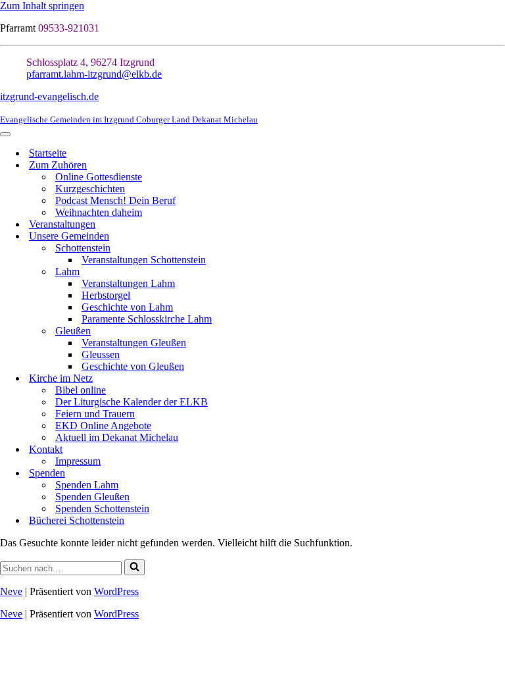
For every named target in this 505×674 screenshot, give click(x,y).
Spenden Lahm (86, 484)
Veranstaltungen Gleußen (134, 342)
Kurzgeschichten (90, 188)
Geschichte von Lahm (127, 307)
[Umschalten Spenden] (498, 473)
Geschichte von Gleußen (133, 366)
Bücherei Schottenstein (76, 520)
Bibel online (80, 390)
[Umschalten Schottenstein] (498, 248)
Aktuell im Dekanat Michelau (116, 437)
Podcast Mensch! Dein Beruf (115, 200)
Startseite (47, 153)
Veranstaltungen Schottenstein (144, 259)
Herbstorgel (106, 295)
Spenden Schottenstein (102, 508)
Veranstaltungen (62, 224)
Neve (11, 591)
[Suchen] (134, 567)
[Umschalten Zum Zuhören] (498, 165)
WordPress (116, 591)
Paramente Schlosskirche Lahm (147, 318)
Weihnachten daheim (98, 212)
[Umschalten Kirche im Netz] (498, 378)
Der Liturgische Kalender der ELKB (131, 401)
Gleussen (101, 354)
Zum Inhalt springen (42, 5)
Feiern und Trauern (95, 413)
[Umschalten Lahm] (498, 272)
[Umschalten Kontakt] (498, 449)
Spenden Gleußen (92, 496)
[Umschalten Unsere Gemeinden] (498, 236)
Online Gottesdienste (98, 176)
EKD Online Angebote (103, 425)
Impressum (78, 461)
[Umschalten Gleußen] (498, 331)
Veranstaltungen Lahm (128, 283)
